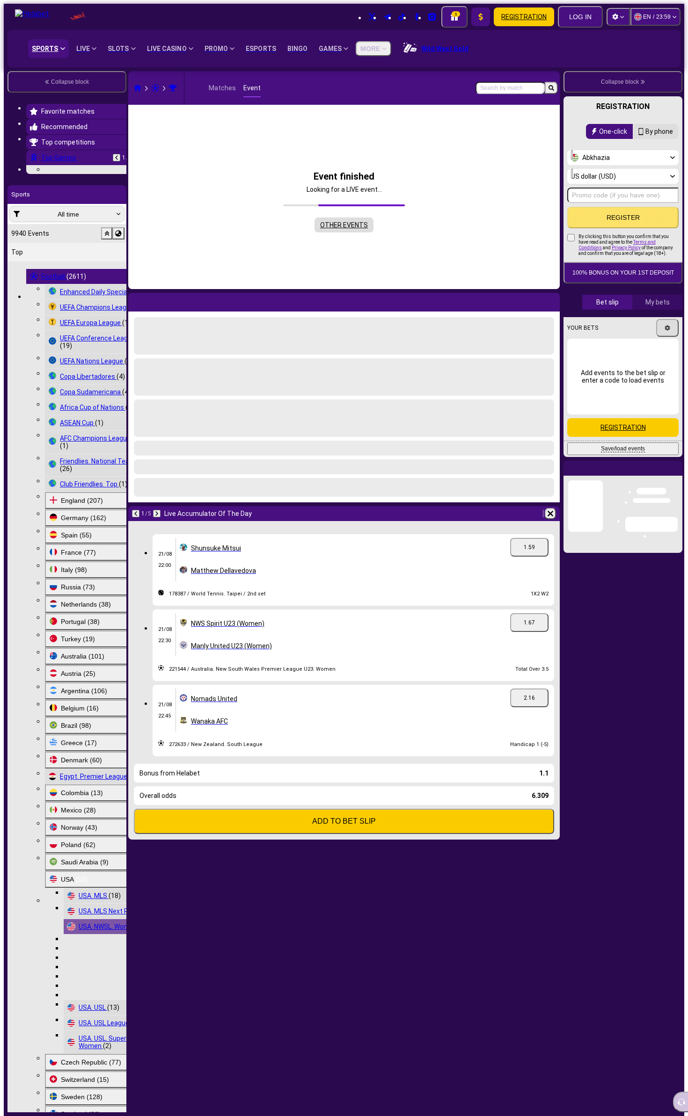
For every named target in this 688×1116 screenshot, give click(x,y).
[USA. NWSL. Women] (172, 88)
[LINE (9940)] (137, 88)
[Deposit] (480, 16)
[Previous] (116, 157)
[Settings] (618, 17)
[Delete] (550, 513)
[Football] (155, 88)
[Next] (157, 513)
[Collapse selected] (106, 291)
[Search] (551, 88)
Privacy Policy (626, 247)
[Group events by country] (118, 291)
